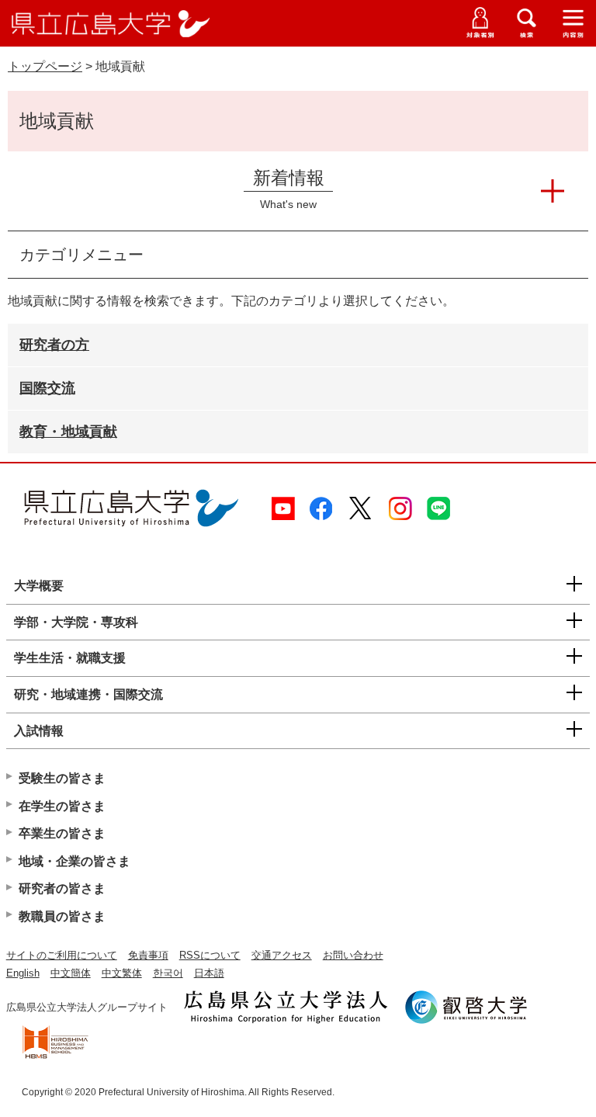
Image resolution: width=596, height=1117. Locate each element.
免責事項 (148, 955)
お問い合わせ (353, 955)
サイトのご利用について (61, 955)
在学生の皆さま (62, 806)
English (23, 973)
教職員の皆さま (62, 916)
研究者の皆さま (62, 888)
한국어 (168, 973)
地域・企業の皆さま (74, 861)
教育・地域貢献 (68, 431)
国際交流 (47, 388)
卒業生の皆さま (62, 833)
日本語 (209, 973)
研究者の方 (54, 344)
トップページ (45, 66)
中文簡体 (70, 973)
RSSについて (210, 955)
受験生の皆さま (62, 778)
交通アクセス (281, 955)
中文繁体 (122, 973)
